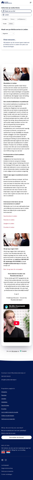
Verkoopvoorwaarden (8, 419)
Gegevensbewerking (7, 468)
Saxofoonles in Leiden (10, 216)
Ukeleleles (4, 402)
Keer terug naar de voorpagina (13, 269)
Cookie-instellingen (6, 474)
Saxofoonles (5, 405)
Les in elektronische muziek (9, 412)
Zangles (3, 399)
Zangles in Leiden (9, 223)
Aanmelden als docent (16, 437)
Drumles (3, 409)
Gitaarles (4, 392)
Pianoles (3, 395)
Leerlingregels (5, 465)
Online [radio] (11, 23)
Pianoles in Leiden (9, 220)
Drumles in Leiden (9, 227)
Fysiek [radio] (4, 23)
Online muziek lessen (7, 415)
